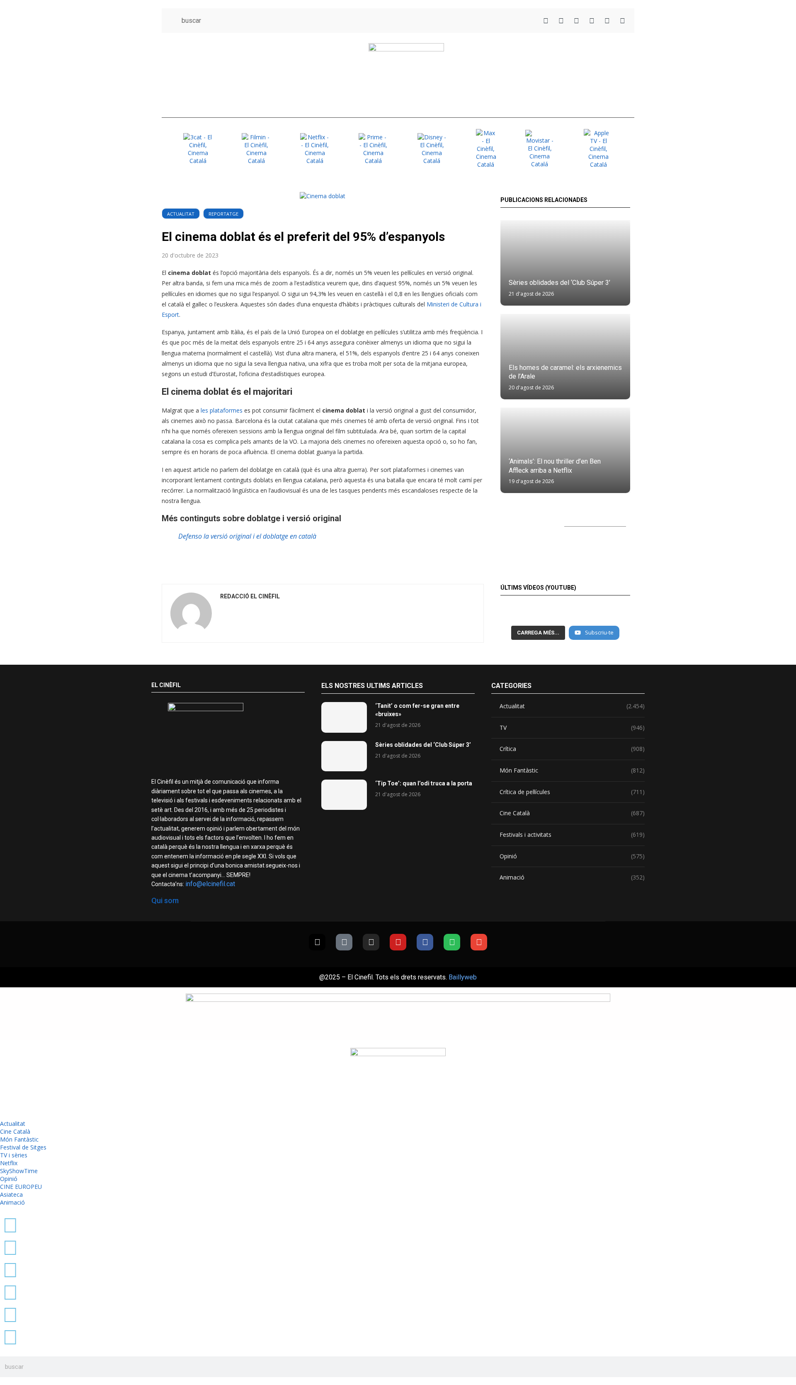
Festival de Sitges (23, 1147)
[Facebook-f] (425, 942)
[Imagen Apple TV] (598, 148)
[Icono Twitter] (545, 20)
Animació (572, 877)
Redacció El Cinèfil (250, 596)
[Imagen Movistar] (539, 149)
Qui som (165, 900)
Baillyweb (463, 977)
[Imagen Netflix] (314, 149)
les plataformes (221, 410)
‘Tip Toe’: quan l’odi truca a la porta (423, 783)
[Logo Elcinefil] (406, 75)
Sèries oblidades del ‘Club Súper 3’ (559, 283)
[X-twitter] (317, 942)
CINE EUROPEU (21, 1187)
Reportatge (223, 214)
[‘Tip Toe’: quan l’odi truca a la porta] (344, 795)
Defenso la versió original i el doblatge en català (247, 536)
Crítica (572, 749)
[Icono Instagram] (576, 20)
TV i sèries (13, 1155)
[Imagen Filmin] (256, 149)
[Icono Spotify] (622, 20)
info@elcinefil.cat (210, 884)
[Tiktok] (344, 942)
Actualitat (180, 214)
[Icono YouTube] (591, 20)
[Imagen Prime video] (373, 149)
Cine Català (572, 813)
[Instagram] (371, 942)
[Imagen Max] (486, 148)
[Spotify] (452, 942)
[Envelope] (479, 942)
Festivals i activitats (572, 834)
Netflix (8, 1163)
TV (572, 727)
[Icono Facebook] (607, 20)
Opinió (572, 856)
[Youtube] (398, 942)
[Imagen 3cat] (197, 149)
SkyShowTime (19, 1171)
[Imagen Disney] (432, 149)
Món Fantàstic (572, 770)
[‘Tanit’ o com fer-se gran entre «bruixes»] (344, 717)
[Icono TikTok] (561, 20)
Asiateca (11, 1194)
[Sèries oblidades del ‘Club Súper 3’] (565, 263)
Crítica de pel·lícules (572, 792)
